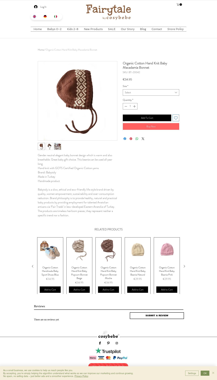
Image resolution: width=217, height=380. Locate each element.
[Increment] (134, 106)
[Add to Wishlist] (176, 118)
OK (205, 373)
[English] (36, 16)
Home (41, 49)
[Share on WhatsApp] (137, 139)
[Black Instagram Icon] (116, 343)
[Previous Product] (32, 266)
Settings (192, 373)
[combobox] (151, 92)
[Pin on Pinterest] (131, 139)
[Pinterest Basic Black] (108, 343)
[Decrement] (125, 106)
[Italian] (57, 16)
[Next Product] (184, 266)
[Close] (213, 373)
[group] (108, 266)
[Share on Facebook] (125, 139)
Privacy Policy (81, 376)
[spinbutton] (130, 106)
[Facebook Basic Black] (100, 343)
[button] (180, 4)
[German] (46, 16)
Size (125, 86)
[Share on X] (143, 139)
